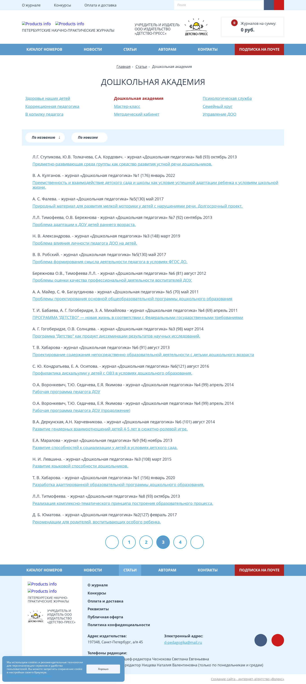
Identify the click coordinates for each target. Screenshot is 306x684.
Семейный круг (218, 106)
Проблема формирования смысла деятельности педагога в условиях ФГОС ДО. (109, 261)
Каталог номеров (44, 49)
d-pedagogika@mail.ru (183, 642)
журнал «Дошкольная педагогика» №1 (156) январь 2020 (120, 477)
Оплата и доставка (100, 5)
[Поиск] (256, 5)
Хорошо (103, 669)
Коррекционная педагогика (52, 106)
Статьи (130, 49)
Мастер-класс (127, 106)
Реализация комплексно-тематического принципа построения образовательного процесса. (122, 503)
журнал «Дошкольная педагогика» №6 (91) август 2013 (117, 347)
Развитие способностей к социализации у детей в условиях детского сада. (105, 447)
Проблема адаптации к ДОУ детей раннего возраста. (84, 224)
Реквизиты (98, 608)
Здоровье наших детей (47, 98)
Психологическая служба (227, 98)
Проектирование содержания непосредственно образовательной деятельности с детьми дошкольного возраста (143, 354)
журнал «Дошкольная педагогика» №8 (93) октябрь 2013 (182, 156)
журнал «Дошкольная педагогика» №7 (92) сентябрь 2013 (156, 217)
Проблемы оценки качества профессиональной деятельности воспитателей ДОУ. (112, 280)
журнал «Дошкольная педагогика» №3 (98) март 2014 (151, 329)
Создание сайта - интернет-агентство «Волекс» (247, 679)
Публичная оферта (105, 617)
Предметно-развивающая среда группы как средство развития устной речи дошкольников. (122, 164)
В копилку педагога (44, 114)
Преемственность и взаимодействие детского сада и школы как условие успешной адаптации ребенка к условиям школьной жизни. (155, 185)
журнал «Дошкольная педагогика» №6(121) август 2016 (155, 366)
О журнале (31, 5)
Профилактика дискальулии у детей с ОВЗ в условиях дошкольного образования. (112, 373)
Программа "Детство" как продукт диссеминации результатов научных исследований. (116, 336)
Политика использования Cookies (29, 676)
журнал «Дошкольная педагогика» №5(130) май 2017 (112, 198)
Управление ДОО (219, 114)
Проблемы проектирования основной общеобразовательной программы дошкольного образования (132, 298)
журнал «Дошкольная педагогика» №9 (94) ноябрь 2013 (118, 440)
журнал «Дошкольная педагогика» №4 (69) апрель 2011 (184, 310)
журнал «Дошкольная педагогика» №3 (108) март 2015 (118, 459)
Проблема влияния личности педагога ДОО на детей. (84, 243)
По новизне (88, 137)
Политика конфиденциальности (119, 624)
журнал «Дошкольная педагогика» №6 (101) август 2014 (161, 421)
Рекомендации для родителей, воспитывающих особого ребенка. (96, 522)
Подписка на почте (259, 49)
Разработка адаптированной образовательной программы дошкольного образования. (118, 484)
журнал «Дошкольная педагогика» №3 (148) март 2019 (127, 236)
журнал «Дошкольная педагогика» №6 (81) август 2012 (153, 273)
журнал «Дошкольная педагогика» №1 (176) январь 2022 (120, 175)
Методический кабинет (136, 114)
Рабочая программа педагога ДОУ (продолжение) (81, 410)
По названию (46, 137)
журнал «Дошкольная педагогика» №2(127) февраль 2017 (121, 514)
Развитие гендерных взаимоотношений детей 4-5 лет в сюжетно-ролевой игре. (110, 429)
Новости (93, 49)
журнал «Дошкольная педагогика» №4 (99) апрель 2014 (180, 384)
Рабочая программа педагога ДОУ (66, 391)
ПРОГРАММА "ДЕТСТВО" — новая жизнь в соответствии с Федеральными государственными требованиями (137, 317)
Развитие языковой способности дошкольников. (80, 466)
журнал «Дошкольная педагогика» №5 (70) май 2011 (148, 291)
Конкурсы (62, 5)
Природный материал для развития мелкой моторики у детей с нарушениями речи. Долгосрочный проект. (137, 206)
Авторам (167, 49)
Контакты (208, 49)
